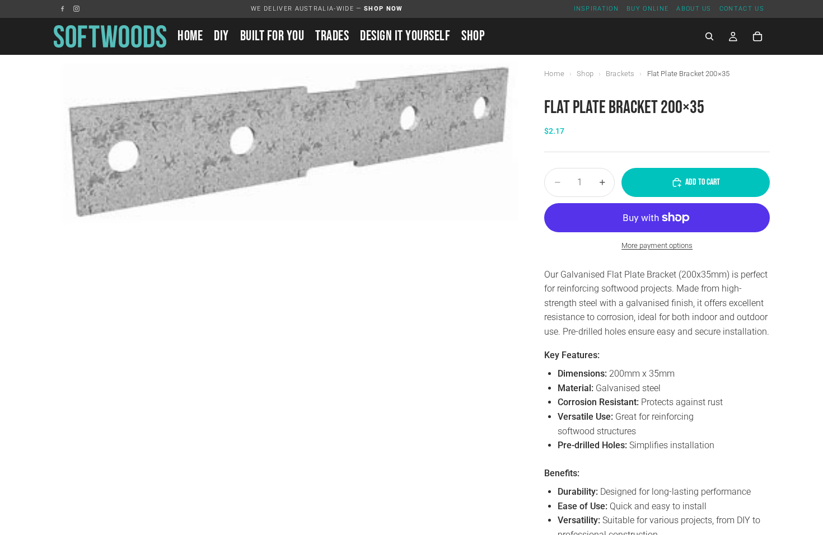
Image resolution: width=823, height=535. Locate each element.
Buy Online (647, 8)
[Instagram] (76, 8)
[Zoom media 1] (285, 140)
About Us (694, 8)
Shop (585, 73)
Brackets (620, 73)
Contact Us (741, 8)
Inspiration (596, 8)
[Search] (709, 36)
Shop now (383, 8)
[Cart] (757, 36)
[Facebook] (62, 8)
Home (554, 73)
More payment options (657, 245)
